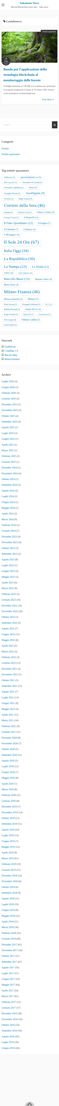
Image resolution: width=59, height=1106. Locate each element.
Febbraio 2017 (9, 1002)
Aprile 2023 (8, 582)
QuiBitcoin (10, 346)
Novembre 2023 (10, 542)
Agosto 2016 (8, 1036)
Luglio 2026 (8, 381)
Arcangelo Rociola (12, 193)
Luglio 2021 (8, 697)
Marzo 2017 (8, 996)
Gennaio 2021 (9, 732)
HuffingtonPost (31, 217)
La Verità (40, 266)
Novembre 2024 (10, 473)
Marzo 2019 (8, 858)
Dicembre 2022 (9, 605)
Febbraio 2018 (9, 933)
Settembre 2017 (9, 961)
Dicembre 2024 (9, 467)
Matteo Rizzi (11, 285)
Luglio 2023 (8, 565)
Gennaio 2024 (9, 530)
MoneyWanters (12, 359)
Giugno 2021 (8, 703)
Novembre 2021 (10, 674)
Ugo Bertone (45, 314)
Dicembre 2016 (9, 1013)
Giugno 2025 (8, 439)
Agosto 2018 (8, 898)
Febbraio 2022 (9, 657)
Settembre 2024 (9, 484)
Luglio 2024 (8, 496)
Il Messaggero (12, 235)
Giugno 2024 (8, 502)
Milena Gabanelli (13, 299)
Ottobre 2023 (8, 548)
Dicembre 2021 (9, 668)
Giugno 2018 (8, 910)
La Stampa (15, 266)
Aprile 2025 (8, 444)
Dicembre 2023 (9, 536)
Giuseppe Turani (11, 217)
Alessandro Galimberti (13, 187)
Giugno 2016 (8, 1048)
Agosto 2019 (8, 829)
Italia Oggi (16, 250)
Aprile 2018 (8, 921)
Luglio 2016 (8, 1042)
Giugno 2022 (8, 634)
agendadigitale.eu (30, 177)
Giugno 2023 (8, 571)
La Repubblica (19, 259)
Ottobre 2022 (8, 617)
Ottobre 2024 (8, 479)
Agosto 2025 (8, 427)
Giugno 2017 (8, 979)
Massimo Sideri (43, 279)
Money (33, 298)
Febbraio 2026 (9, 393)
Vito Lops (10, 320)
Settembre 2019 (9, 823)
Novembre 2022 (10, 611)
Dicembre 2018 (9, 875)
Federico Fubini (45, 212)
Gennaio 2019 (9, 870)
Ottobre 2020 (8, 749)
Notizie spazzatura (49, 31)
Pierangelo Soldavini (31, 304)
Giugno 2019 (8, 841)
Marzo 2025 (8, 450)
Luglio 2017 (8, 973)
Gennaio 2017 (9, 1007)
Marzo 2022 (8, 651)
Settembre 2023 (9, 553)
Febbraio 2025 (9, 456)
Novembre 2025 (10, 410)
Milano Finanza (22, 291)
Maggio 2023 (8, 576)
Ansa (33, 187)
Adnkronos (9, 177)
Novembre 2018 (10, 881)
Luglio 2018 (8, 904)
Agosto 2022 (8, 628)
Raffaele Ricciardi (12, 309)
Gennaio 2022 (9, 663)
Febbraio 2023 (9, 594)
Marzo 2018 (8, 927)
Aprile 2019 (8, 852)
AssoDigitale (35, 193)
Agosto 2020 (8, 760)
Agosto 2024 (8, 490)
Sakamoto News (29, 3)
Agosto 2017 (8, 967)
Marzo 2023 (8, 588)
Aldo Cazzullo (10, 182)
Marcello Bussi (17, 279)
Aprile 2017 (8, 990)
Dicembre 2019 (9, 806)
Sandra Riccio (33, 309)
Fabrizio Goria (24, 212)
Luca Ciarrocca (25, 273)
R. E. (49, 304)
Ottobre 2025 (8, 416)
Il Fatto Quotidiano (18, 223)
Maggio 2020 (8, 777)
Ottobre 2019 (8, 818)
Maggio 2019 (8, 846)
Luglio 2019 (8, 835)
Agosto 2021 (8, 691)
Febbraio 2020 (9, 795)
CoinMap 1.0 (11, 350)
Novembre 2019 (10, 812)
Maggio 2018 (8, 915)
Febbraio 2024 (9, 525)
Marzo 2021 (8, 720)
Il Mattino (29, 229)
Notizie (5, 148)
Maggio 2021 (8, 709)
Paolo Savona (10, 304)
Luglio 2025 (8, 433)
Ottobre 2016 (8, 1025)
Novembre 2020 (10, 743)
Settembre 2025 (9, 421)
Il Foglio (44, 223)
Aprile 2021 (8, 714)
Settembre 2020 (9, 755)
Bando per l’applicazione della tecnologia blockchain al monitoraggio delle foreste (25, 74)
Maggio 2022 (8, 640)
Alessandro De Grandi (32, 182)
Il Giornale (11, 229)
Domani (8, 212)
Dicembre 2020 (9, 737)
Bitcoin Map (11, 355)
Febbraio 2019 (9, 864)
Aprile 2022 (8, 645)
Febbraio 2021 (9, 726)
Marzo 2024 (8, 519)
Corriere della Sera (24, 205)
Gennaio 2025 (9, 462)
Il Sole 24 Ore (21, 242)
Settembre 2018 (9, 892)
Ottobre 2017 (8, 956)
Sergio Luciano (11, 314)
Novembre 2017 (10, 950)
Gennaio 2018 (9, 938)
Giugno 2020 (8, 772)
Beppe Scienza (25, 199)
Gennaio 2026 (9, 398)
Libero (8, 273)
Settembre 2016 (9, 1030)
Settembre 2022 (9, 622)
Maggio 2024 (8, 508)
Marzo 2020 (8, 789)
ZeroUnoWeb (10, 325)
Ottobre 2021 (8, 680)
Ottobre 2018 (8, 887)
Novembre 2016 (10, 1019)
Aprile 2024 (8, 513)
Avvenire (8, 199)
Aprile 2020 (8, 783)
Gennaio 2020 (9, 801)
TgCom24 (28, 314)
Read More (47, 99)
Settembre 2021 (9, 686)
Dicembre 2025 (9, 404)
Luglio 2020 (8, 766)
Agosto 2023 (8, 559)
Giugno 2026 (8, 387)
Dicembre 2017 (9, 944)
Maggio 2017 (8, 984)
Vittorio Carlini (30, 319)
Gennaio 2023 (9, 599)
